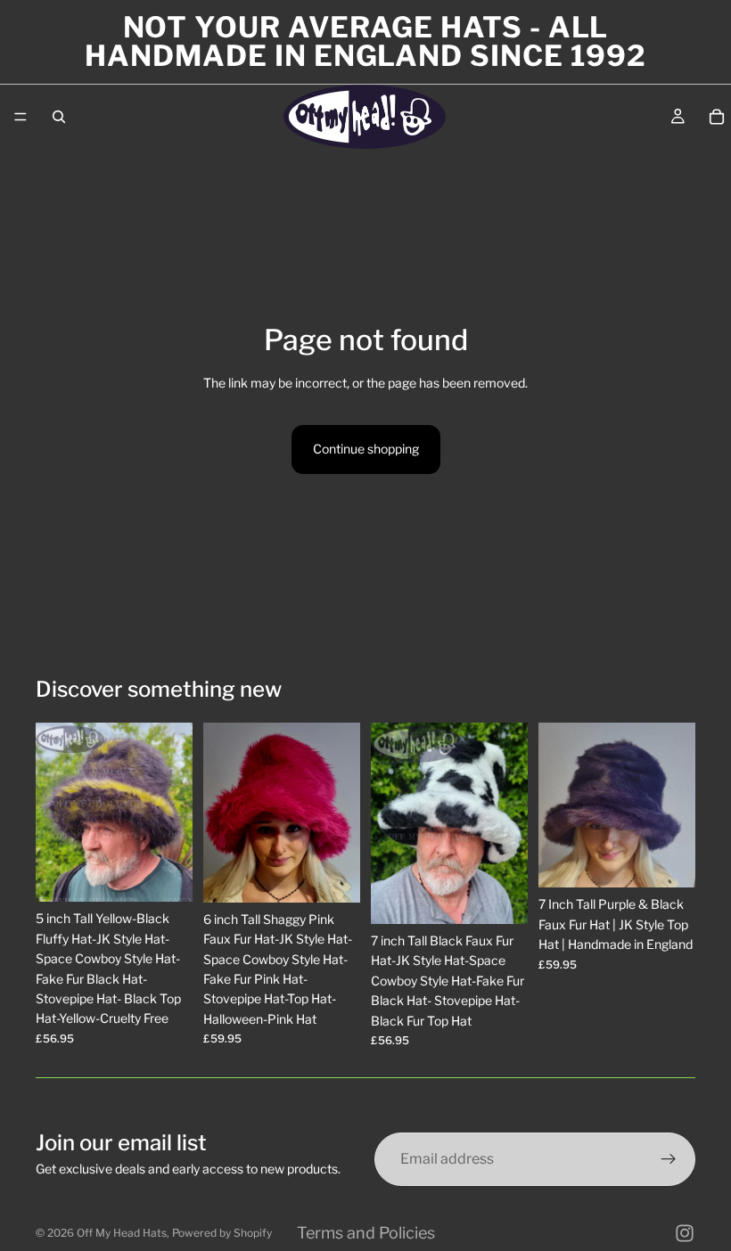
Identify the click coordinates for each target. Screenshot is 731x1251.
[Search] (58, 116)
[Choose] (165, 875)
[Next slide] (173, 812)
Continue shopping (366, 448)
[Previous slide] (55, 812)
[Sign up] (668, 1159)
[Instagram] (684, 1233)
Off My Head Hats (122, 1232)
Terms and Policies (366, 1232)
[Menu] (20, 116)
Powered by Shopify (222, 1232)
